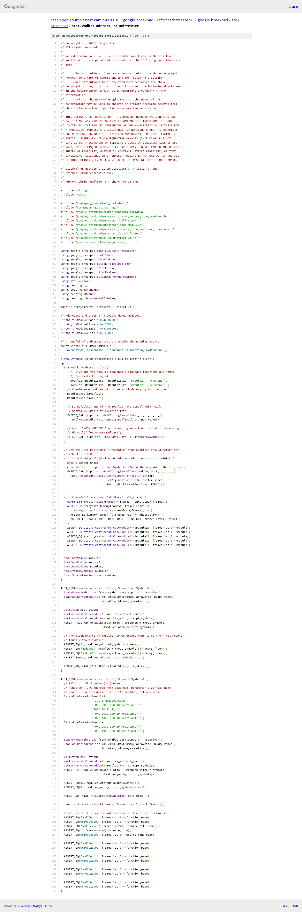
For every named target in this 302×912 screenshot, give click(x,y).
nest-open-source (66, 19)
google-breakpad (138, 19)
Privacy (36, 906)
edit (146, 35)
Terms (47, 906)
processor (59, 25)
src (234, 19)
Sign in (293, 6)
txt (284, 905)
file (134, 35)
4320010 (112, 19)
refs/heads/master (173, 19)
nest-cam (93, 19)
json (294, 905)
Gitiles (25, 906)
